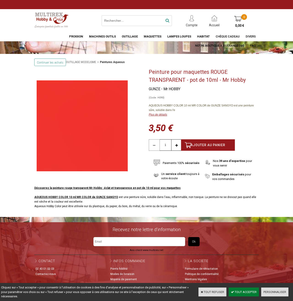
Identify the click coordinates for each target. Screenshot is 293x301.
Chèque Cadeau (228, 36)
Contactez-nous (45, 274)
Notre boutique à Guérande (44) (219, 45)
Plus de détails (158, 114)
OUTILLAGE (130, 36)
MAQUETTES (152, 36)
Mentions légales (196, 279)
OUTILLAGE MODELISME (81, 62)
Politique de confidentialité (202, 274)
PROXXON (76, 36)
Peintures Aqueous (112, 62)
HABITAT (203, 36)
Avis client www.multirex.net (146, 250)
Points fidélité (119, 268)
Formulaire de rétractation (201, 268)
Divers (251, 36)
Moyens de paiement (123, 279)
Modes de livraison (122, 274)
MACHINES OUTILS (102, 36)
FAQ (253, 45)
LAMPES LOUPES (179, 36)
